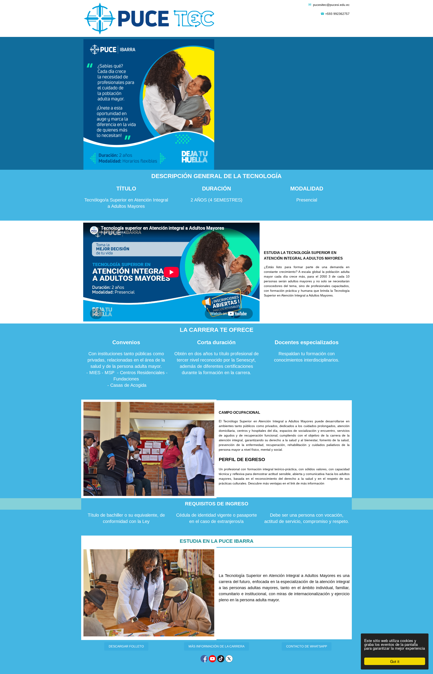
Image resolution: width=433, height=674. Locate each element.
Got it (394, 661)
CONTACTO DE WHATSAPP (306, 646)
